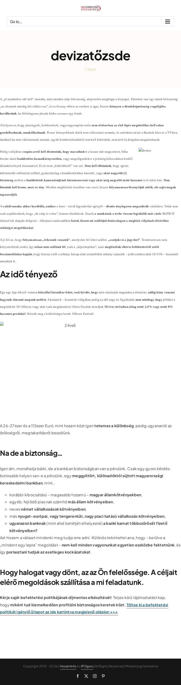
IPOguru (87, 666)
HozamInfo (68, 666)
